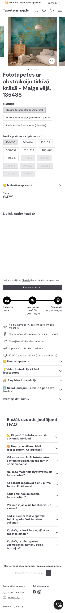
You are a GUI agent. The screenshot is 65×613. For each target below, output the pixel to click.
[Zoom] (52, 61)
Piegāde (26, 280)
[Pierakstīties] (48, 573)
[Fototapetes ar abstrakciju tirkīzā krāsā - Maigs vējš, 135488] (32, 231)
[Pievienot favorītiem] (57, 225)
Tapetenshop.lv (16, 10)
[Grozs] (52, 10)
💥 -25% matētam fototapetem (23, 2)
